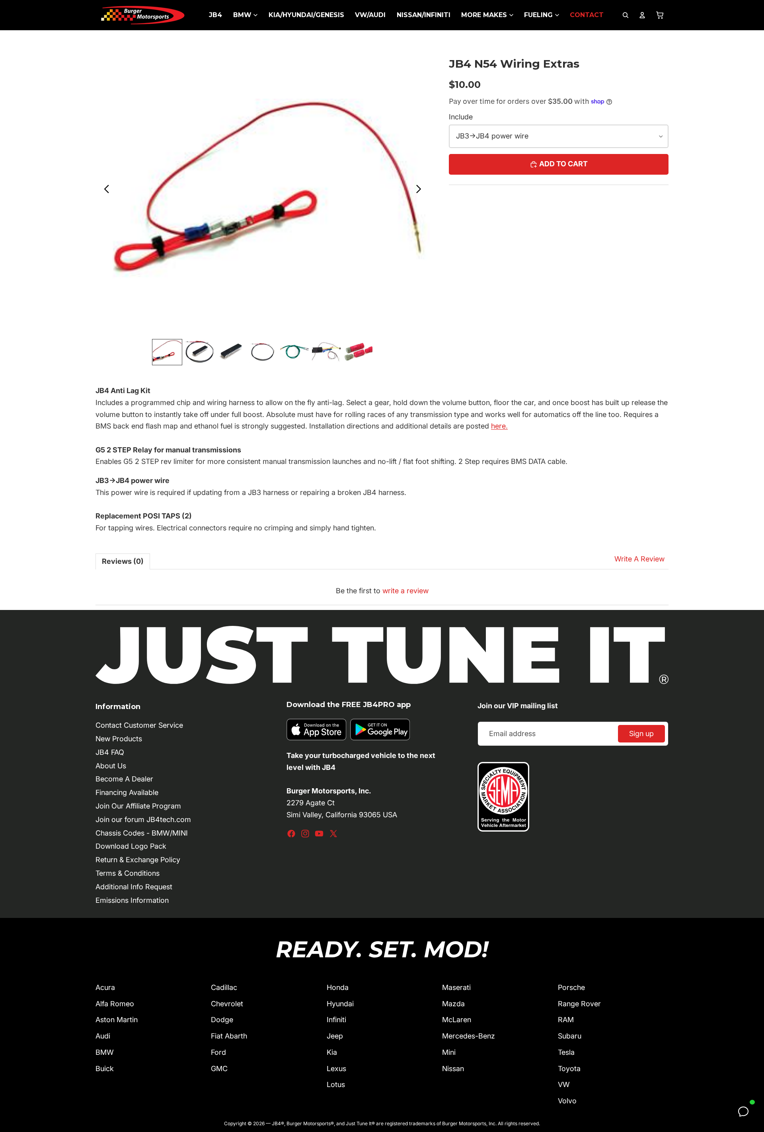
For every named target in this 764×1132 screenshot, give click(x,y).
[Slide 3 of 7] (230, 352)
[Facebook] (291, 833)
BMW (105, 1052)
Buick (105, 1068)
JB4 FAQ (110, 752)
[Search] (625, 15)
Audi (103, 1036)
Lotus (336, 1084)
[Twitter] (333, 833)
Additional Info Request (134, 887)
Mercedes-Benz (468, 1036)
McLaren (456, 1019)
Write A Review (639, 559)
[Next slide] (421, 190)
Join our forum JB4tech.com (143, 819)
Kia (332, 1052)
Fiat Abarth (229, 1036)
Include (461, 117)
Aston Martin (117, 1019)
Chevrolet (227, 1004)
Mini (449, 1052)
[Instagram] (305, 833)
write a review (405, 590)
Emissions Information (132, 900)
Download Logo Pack (131, 846)
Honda (338, 987)
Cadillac (224, 987)
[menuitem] (215, 15)
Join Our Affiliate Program (138, 806)
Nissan (453, 1068)
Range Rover (579, 1004)
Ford (218, 1052)
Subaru (569, 1036)
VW (564, 1084)
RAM (566, 1019)
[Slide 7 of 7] (358, 352)
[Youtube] (319, 833)
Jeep (335, 1036)
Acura (105, 987)
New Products (119, 739)
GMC (219, 1068)
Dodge (222, 1019)
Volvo (567, 1101)
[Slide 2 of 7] (199, 352)
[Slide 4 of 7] (262, 352)
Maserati (456, 987)
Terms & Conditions (128, 873)
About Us (111, 766)
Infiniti (336, 1019)
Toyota (569, 1068)
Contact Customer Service (139, 725)
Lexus (336, 1068)
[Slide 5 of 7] (294, 352)
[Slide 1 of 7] (167, 352)
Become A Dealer (124, 779)
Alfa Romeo (115, 1004)
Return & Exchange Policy (138, 859)
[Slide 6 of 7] (326, 352)
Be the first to (382, 590)
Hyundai (340, 1004)
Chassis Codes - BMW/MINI (142, 833)
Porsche (571, 987)
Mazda (453, 1004)
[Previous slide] (104, 190)
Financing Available (127, 792)
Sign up (641, 733)
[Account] (642, 15)
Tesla (566, 1052)
